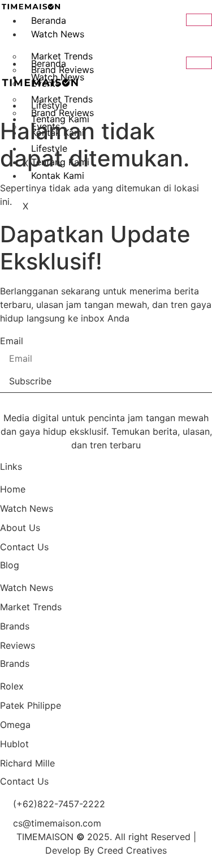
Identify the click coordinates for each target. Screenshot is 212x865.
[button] (9, 45)
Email (11, 340)
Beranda (48, 20)
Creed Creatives (132, 850)
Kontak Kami (57, 175)
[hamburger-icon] (199, 20)
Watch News (57, 34)
